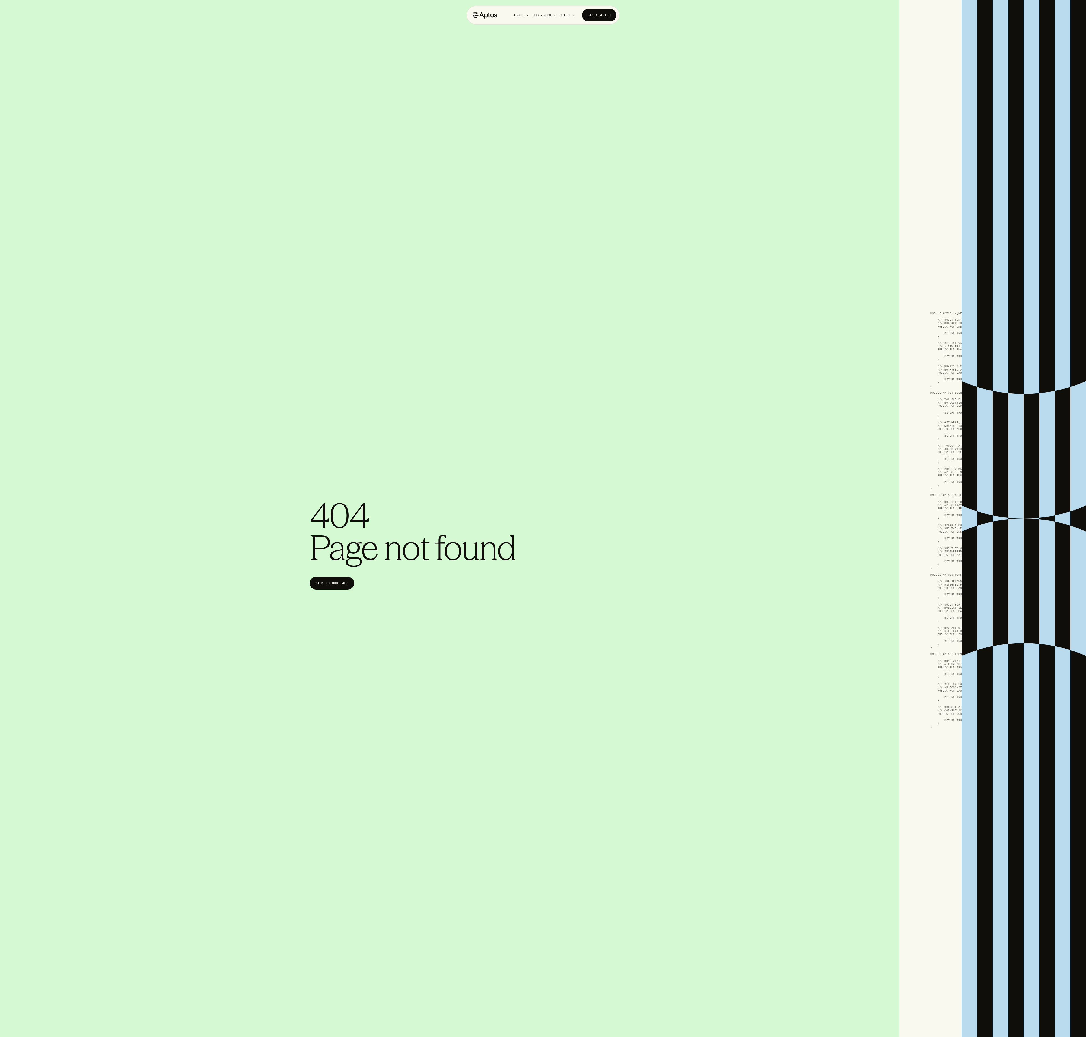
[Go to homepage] (485, 15)
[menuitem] (521, 15)
